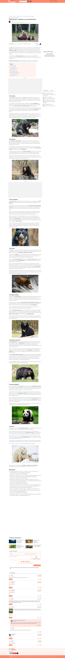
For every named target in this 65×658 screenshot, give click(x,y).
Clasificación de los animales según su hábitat (49, 102)
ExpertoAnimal (10, 16)
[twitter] (10, 653)
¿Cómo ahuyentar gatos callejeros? (49, 100)
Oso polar (13, 75)
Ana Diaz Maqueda (14, 22)
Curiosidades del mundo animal (19, 16)
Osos (38, 45)
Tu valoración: (19, 563)
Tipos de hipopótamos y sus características (37, 546)
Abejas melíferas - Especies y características (36, 541)
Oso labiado (13, 67)
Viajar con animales (49, 54)
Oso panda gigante (14, 74)
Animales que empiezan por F (48, 97)
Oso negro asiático (14, 71)
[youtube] (14, 653)
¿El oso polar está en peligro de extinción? (15, 443)
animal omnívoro (29, 216)
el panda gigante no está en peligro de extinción (24, 390)
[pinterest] (16, 653)
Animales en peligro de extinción (49, 56)
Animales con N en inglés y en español (49, 98)
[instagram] (12, 653)
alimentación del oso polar (18, 436)
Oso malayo (13, 65)
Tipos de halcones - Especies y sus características (28, 61)
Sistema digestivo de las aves (48, 104)
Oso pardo (13, 69)
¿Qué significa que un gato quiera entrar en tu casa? (50, 95)
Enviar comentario (37, 565)
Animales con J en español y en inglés (49, 105)
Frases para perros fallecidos (48, 93)
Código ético (11, 657)
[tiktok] (17, 653)
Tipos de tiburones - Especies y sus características (20, 541)
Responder (10, 579)
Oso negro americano (15, 72)
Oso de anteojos (14, 68)
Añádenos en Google (27, 43)
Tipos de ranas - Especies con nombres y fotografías (20, 546)
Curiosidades (14, 16)
